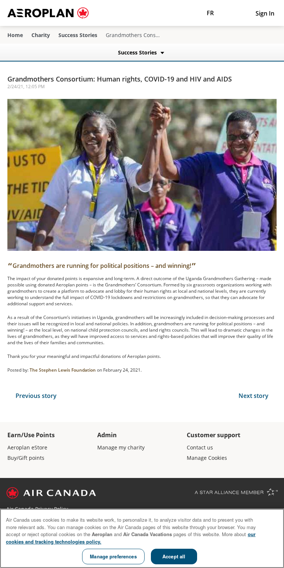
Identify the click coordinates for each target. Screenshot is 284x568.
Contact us (200, 447)
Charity (40, 35)
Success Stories (77, 35)
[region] (142, 538)
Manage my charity (121, 447)
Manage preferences (113, 556)
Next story (253, 396)
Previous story (36, 396)
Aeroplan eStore (27, 447)
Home (15, 35)
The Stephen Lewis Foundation (63, 370)
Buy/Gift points (25, 457)
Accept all (173, 556)
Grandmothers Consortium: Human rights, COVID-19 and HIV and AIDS (119, 78)
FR (210, 13)
